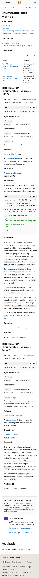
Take (14, 188)
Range (13, 398)
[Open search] (30, 2)
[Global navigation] (2, 2)
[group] (20, 111)
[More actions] (35, 7)
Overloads (6, 28)
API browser (11, 7)
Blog (28, 567)
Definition (6, 25)
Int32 (13, 142)
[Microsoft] (19, 2)
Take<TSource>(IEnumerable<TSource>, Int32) (18, 31)
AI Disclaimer (6, 567)
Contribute (5, 569)
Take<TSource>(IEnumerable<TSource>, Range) (19, 33)
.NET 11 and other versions (16, 337)
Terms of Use (26, 572)
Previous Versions (19, 567)
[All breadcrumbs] (3, 7)
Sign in (35, 2)
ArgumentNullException (13, 173)
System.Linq (15, 43)
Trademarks (6, 575)
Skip (16, 297)
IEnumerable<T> (12, 158)
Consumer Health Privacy (10, 572)
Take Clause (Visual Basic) (17, 328)
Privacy (13, 569)
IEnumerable (17, 133)
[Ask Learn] (26, 7)
